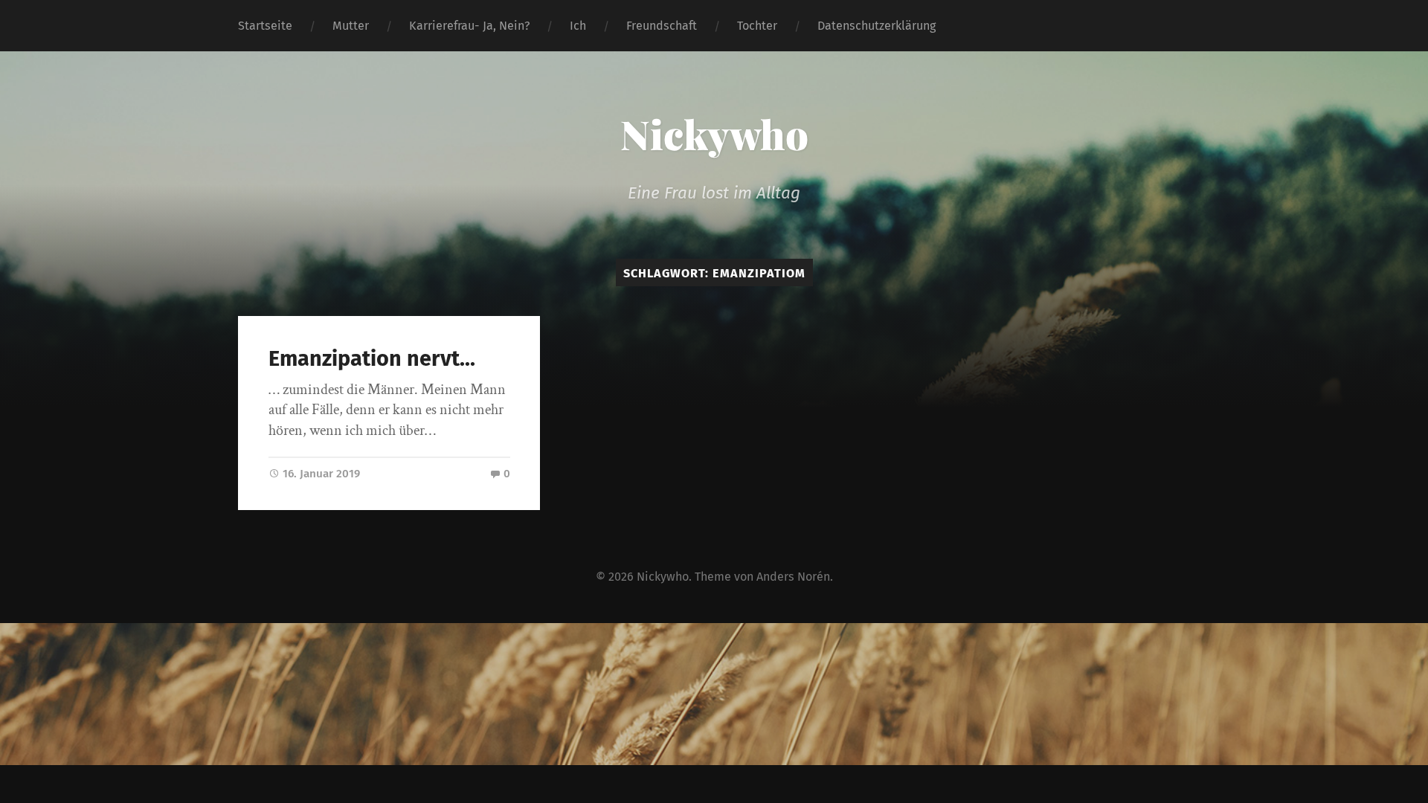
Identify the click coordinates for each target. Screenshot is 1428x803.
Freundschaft (661, 26)
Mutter (350, 26)
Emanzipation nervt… (371, 359)
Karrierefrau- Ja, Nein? (469, 26)
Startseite (265, 26)
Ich (578, 26)
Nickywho (714, 134)
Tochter (757, 26)
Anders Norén (793, 577)
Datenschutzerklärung (876, 26)
